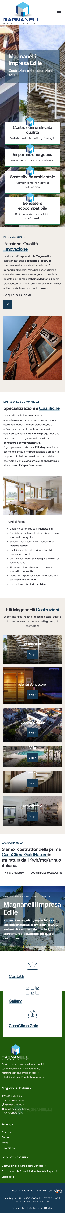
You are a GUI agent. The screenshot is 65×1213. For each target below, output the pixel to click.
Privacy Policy (19, 1208)
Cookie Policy (36, 1208)
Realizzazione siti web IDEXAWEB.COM (32, 1190)
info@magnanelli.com (17, 1108)
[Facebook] (7, 304)
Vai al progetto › (14, 872)
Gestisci (49, 1208)
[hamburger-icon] (59, 12)
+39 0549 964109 (14, 1104)
